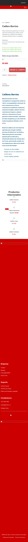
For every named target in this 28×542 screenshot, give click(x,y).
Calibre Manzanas (14, 210)
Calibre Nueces (14, 200)
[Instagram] (5, 358)
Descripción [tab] (5, 85)
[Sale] (14, 207)
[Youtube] (9, 358)
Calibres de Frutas (12, 75)
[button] (22, 2)
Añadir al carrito (17, 70)
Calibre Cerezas (14, 232)
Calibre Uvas (14, 221)
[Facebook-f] (2, 358)
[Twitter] (13, 358)
